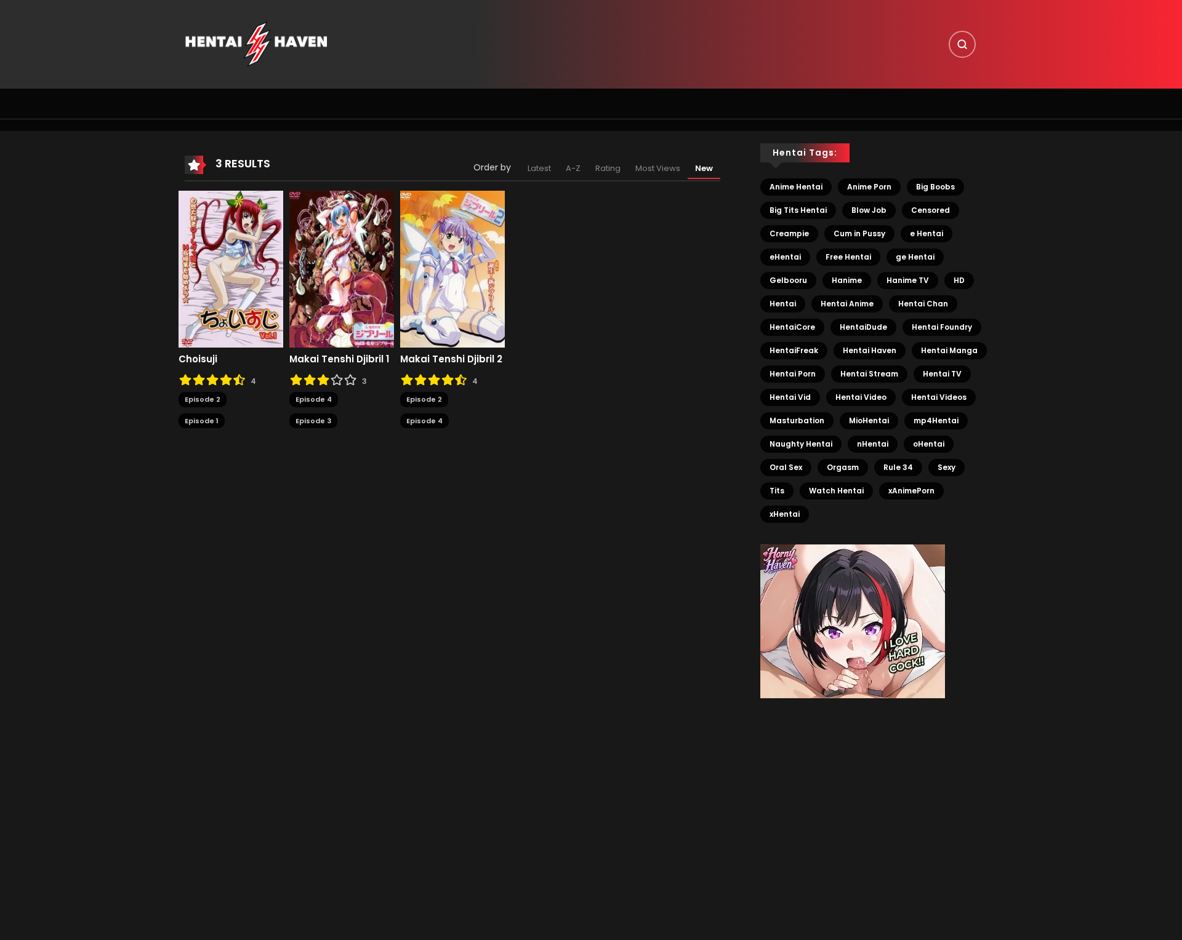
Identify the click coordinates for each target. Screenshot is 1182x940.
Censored (930, 210)
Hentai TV (942, 373)
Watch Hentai (836, 490)
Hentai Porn (793, 373)
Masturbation (797, 420)
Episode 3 (313, 421)
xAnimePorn (911, 490)
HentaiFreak (794, 350)
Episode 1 (202, 421)
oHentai (928, 444)
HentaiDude (863, 327)
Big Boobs (935, 186)
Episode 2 (202, 399)
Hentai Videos (939, 397)
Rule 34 (898, 467)
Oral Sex (786, 467)
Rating (608, 168)
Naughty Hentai (801, 444)
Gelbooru (788, 280)
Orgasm (843, 467)
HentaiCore (792, 327)
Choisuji (198, 359)
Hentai (783, 303)
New (704, 168)
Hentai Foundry (942, 327)
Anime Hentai (796, 186)
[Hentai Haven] (256, 44)
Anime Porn (869, 186)
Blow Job (868, 210)
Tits (777, 490)
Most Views (657, 168)
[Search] (962, 44)
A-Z (573, 168)
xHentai (785, 514)
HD (959, 280)
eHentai (785, 257)
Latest (539, 168)
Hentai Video (860, 397)
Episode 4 (314, 399)
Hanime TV (907, 280)
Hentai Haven (869, 350)
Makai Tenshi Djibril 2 (451, 359)
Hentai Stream (869, 373)
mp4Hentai (936, 420)
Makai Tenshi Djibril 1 (339, 359)
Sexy (946, 467)
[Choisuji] (231, 269)
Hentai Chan (923, 303)
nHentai (872, 444)
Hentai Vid (790, 397)
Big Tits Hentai (798, 210)
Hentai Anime (847, 303)
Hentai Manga (949, 350)
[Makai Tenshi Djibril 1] (341, 269)
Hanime (847, 280)
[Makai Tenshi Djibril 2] (452, 269)
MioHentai (869, 420)
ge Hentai (915, 257)
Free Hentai (848, 257)
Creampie (789, 233)
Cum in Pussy (859, 233)
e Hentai (926, 233)
